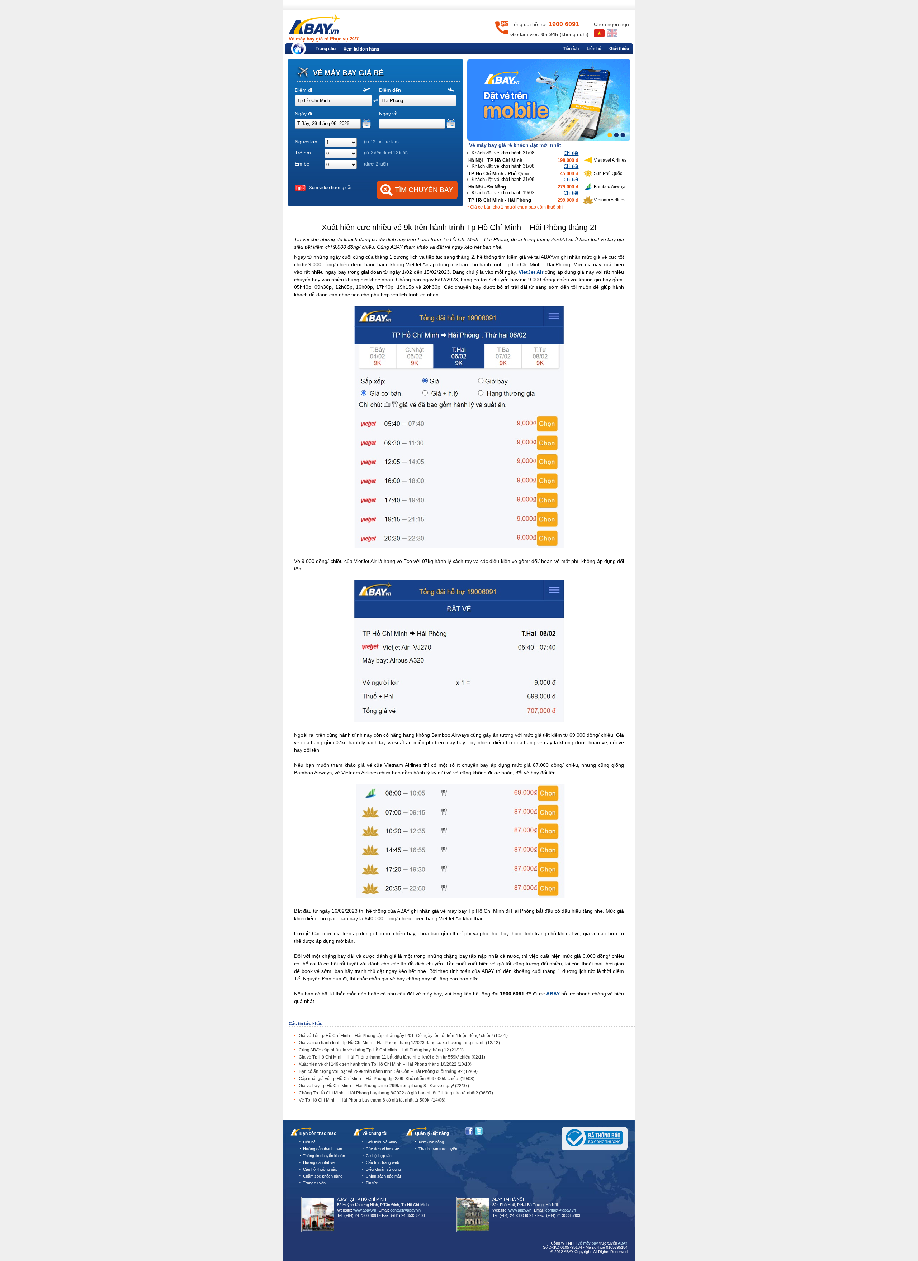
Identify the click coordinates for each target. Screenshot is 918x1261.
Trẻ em (303, 153)
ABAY (553, 994)
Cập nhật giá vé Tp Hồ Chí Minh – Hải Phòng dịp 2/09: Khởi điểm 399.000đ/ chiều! (386, 1078)
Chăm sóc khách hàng (322, 1176)
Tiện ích (571, 48)
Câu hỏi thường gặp (320, 1169)
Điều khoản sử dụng (383, 1169)
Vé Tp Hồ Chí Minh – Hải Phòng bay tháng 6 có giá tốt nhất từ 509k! (372, 1100)
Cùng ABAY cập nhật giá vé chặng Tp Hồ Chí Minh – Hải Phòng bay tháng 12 (381, 1049)
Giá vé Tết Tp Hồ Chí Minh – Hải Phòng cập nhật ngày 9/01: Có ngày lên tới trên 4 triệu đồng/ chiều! (403, 1035)
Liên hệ (594, 48)
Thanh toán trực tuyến (437, 1149)
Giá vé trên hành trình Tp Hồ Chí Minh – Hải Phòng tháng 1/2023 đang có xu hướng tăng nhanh (399, 1042)
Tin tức (372, 1183)
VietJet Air (531, 272)
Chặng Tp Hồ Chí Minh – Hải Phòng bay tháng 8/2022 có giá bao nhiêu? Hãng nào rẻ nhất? (396, 1092)
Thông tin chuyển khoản (324, 1155)
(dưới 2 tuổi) (376, 164)
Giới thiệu (619, 48)
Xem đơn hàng (431, 1142)
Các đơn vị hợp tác (382, 1149)
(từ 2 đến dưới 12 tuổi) (386, 153)
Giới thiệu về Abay (381, 1142)
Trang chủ (326, 48)
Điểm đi (303, 90)
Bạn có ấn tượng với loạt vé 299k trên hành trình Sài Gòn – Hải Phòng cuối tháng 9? (388, 1071)
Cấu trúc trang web (382, 1162)
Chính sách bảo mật (383, 1176)
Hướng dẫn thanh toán (322, 1149)
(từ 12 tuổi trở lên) (381, 141)
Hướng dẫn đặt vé (319, 1162)
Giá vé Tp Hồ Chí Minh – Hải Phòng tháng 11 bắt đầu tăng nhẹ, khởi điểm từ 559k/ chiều (392, 1057)
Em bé (302, 164)
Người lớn (306, 141)
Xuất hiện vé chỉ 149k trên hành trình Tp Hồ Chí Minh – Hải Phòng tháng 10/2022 (385, 1064)
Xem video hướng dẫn (331, 187)
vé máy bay (588, 1243)
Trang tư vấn (314, 1183)
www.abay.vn (364, 1210)
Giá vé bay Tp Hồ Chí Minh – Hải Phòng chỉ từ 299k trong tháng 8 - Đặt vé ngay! (384, 1085)
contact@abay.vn (405, 1210)
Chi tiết (571, 153)
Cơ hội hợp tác (379, 1155)
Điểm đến (390, 90)
